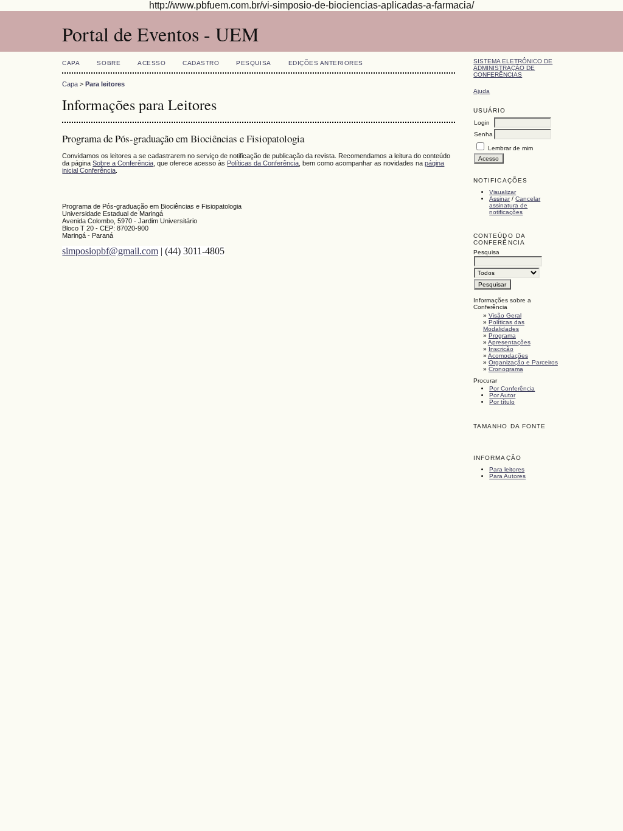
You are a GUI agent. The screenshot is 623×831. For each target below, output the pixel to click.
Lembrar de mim (510, 148)
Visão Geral (505, 315)
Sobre (108, 63)
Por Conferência (512, 388)
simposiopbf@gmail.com (110, 251)
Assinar (499, 198)
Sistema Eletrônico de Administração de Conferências (512, 68)
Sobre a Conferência (122, 163)
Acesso (151, 63)
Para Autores (507, 476)
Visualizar (502, 192)
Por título (502, 401)
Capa (71, 63)
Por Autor (502, 395)
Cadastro (201, 63)
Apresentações (509, 342)
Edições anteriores (325, 63)
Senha (483, 134)
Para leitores (506, 469)
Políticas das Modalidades (503, 325)
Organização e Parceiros (523, 362)
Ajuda (481, 91)
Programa (502, 335)
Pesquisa (253, 63)
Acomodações (508, 355)
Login (482, 122)
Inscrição (501, 349)
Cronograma (506, 369)
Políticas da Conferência (263, 163)
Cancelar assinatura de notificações (514, 205)
